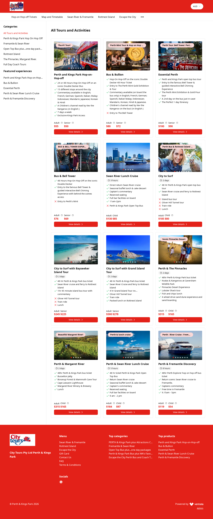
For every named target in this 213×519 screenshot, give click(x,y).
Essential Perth (11, 88)
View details (74, 131)
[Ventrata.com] (195, 504)
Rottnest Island (106, 17)
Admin (200, 508)
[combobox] (197, 6)
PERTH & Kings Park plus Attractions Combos (131, 442)
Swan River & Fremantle (80, 17)
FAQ (61, 461)
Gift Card (64, 453)
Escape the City (127, 17)
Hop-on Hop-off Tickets (24, 17)
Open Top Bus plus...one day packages (130, 449)
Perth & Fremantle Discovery (19, 98)
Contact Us (65, 457)
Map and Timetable (52, 17)
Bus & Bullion (10, 82)
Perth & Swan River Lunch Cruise (21, 93)
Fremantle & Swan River (122, 446)
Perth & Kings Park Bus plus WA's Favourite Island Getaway (131, 453)
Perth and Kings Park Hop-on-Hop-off (23, 77)
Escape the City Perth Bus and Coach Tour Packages (131, 457)
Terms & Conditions (70, 464)
